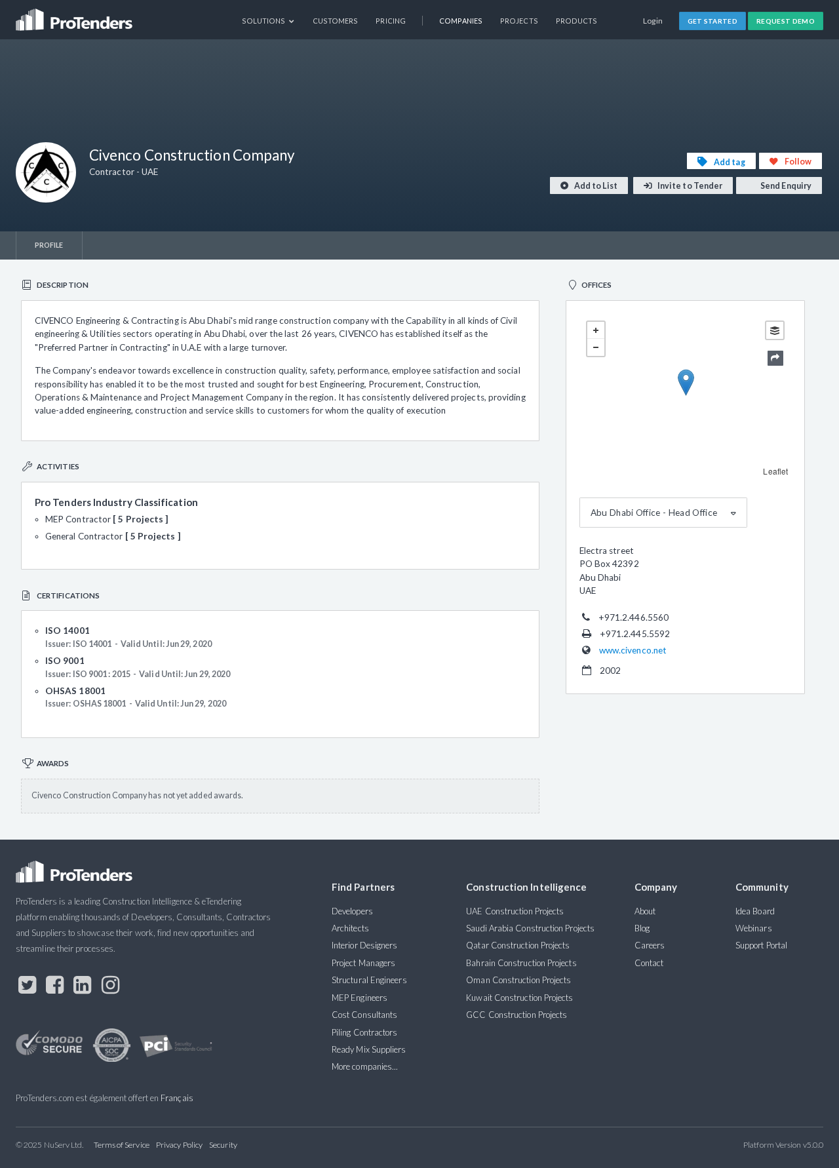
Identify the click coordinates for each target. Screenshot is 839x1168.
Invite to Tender (689, 186)
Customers (336, 20)
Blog (642, 928)
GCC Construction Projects (516, 1014)
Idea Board (755, 911)
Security (223, 1145)
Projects (519, 20)
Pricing (391, 20)
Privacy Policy (179, 1145)
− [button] (595, 347)
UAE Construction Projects (515, 911)
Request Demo (785, 21)
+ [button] (595, 330)
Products (577, 20)
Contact (649, 963)
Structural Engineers (369, 980)
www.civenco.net (633, 650)
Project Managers (363, 963)
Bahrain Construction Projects (521, 963)
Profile (49, 245)
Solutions (264, 20)
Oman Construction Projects (518, 980)
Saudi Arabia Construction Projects (530, 928)
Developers (352, 911)
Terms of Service (121, 1145)
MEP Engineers (359, 997)
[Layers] (774, 330)
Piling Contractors (364, 1032)
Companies (460, 20)
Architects (350, 928)
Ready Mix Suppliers (369, 1049)
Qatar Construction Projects (518, 945)
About (644, 911)
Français (177, 1098)
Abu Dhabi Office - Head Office (654, 512)
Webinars (753, 928)
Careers (649, 945)
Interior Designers (364, 945)
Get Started (713, 21)
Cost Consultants (364, 1014)
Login (653, 21)
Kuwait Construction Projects (519, 997)
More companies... (365, 1066)
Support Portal (761, 945)
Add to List (595, 186)
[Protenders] (75, 15)
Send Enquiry (785, 186)
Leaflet (775, 471)
